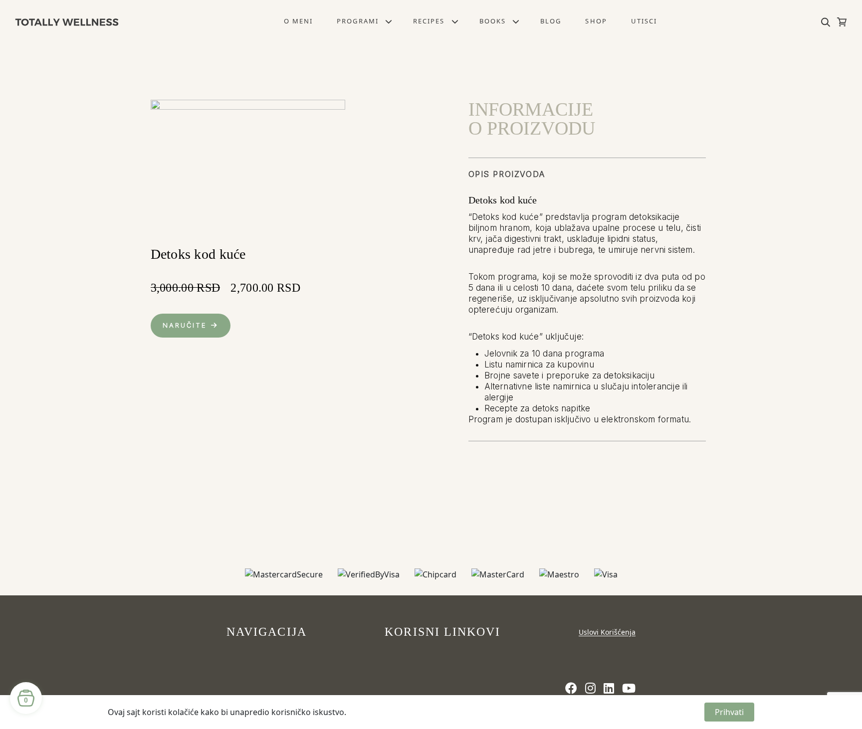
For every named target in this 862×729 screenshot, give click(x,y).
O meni (298, 20)
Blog (550, 20)
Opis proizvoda (506, 174)
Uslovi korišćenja (607, 632)
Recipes (429, 20)
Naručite (185, 325)
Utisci (644, 20)
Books (492, 20)
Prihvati (729, 712)
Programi (358, 20)
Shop (596, 20)
